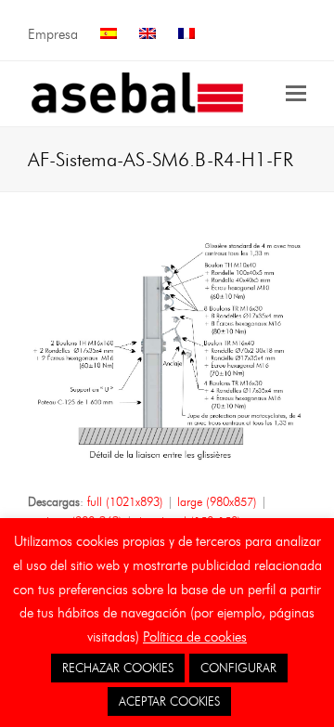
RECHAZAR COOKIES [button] (117, 667)
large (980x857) (217, 501)
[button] (296, 94)
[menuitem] (108, 34)
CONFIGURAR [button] (238, 667)
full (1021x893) (125, 501)
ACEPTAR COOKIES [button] (169, 701)
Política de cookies (195, 637)
